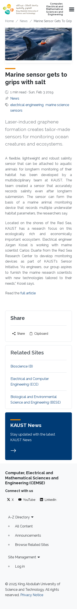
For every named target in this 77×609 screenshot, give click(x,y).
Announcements (28, 535)
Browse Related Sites (32, 545)
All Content (24, 526)
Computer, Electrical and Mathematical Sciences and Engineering (54, 9)
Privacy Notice (31, 595)
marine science (57, 105)
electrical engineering (27, 105)
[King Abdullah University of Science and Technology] (20, 9)
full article (28, 293)
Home (9, 21)
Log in (20, 566)
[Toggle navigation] (71, 9)
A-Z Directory (19, 517)
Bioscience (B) (21, 366)
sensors (16, 110)
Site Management (22, 557)
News (24, 21)
